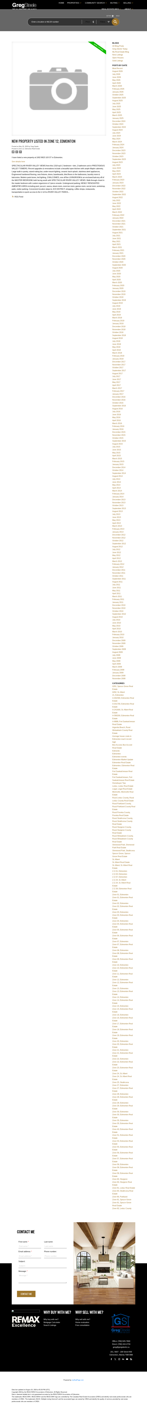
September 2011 (119, 579)
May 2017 (116, 382)
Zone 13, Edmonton (120, 988)
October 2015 (117, 438)
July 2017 (116, 376)
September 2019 (119, 300)
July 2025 (116, 104)
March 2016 (117, 423)
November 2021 (118, 224)
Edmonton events (119, 757)
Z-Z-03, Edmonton (119, 874)
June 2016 (116, 415)
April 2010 (116, 629)
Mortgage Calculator (52, 1322)
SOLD (117, 16)
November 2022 (118, 189)
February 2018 (118, 356)
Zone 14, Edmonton (120, 997)
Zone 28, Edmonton (120, 1094)
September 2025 (119, 98)
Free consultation (82, 1325)
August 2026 (117, 71)
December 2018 (118, 326)
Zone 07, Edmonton (120, 941)
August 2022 (117, 197)
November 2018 (118, 329)
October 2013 (117, 505)
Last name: (48, 1242)
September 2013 (119, 508)
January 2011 (117, 602)
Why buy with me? (51, 1319)
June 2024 (116, 136)
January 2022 (117, 218)
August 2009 (117, 652)
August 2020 (117, 268)
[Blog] (131, 1359)
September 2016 (119, 406)
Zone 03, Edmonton (120, 912)
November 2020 (118, 259)
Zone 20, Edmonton (120, 1041)
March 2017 (117, 388)
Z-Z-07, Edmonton (119, 877)
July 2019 (116, 306)
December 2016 (118, 397)
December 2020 (118, 256)
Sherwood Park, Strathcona (123, 851)
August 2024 (117, 130)
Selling (127, 3)
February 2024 (118, 145)
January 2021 (117, 253)
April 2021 (116, 244)
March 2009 (117, 667)
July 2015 (116, 447)
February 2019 (118, 321)
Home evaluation (82, 1322)
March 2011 (117, 596)
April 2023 (116, 174)
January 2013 (117, 532)
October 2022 (117, 192)
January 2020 (117, 288)
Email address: (24, 1252)
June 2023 (116, 168)
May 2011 (116, 591)
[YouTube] (127, 1359)
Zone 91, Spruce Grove (121, 1200)
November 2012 (118, 538)
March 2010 (117, 632)
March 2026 (117, 86)
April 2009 (116, 664)
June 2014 (116, 482)
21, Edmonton (118, 695)
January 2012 (117, 567)
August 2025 (117, 101)
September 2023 (119, 159)
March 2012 (117, 561)
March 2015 (117, 459)
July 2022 (116, 200)
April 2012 (116, 558)
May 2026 (116, 80)
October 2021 (117, 227)
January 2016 (117, 429)
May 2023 (116, 171)
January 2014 (117, 497)
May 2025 (116, 109)
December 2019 (118, 291)
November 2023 (118, 153)
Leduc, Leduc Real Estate (122, 786)
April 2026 (116, 83)
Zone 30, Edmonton (120, 1112)
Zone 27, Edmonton (120, 1085)
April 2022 (116, 209)
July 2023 (116, 165)
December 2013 (118, 500)
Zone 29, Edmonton (120, 1103)
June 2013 (116, 517)
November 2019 (118, 294)
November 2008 (118, 678)
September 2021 (119, 230)
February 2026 (118, 89)
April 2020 (116, 280)
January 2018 (117, 359)
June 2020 (116, 274)
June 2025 (116, 107)
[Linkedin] (123, 1359)
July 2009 (116, 655)
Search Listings (50, 1325)
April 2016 (116, 420)
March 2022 (117, 212)
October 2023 (117, 156)
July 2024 (116, 133)
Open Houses (118, 58)
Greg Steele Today (119, 49)
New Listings (117, 55)
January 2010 (117, 637)
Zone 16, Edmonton (120, 1015)
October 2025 (117, 95)
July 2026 (116, 74)
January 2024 (117, 148)
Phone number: (50, 1252)
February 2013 (118, 529)
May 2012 (116, 555)
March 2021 (117, 247)
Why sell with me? (82, 1319)
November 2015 (118, 435)
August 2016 (117, 409)
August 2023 (117, 162)
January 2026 (117, 92)
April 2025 (116, 112)
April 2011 (116, 593)
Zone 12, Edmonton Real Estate (29, 149)
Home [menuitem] (61, 3)
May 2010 (116, 626)
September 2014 (119, 473)
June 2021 (116, 238)
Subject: (21, 1261)
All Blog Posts (118, 46)
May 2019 (116, 312)
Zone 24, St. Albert (119, 1073)
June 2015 (116, 450)
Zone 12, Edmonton (120, 980)
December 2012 (118, 535)
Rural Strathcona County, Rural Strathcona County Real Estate (122, 821)
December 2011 (118, 570)
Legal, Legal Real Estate (122, 789)
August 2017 (117, 373)
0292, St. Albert (118, 692)
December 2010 (118, 605)
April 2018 (116, 350)
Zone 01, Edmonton (120, 895)
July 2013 (116, 514)
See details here (18, 162)
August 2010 (117, 617)
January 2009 (117, 673)
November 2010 (118, 608)
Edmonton (116, 754)
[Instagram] (119, 1359)
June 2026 (116, 77)
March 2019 (117, 318)
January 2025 (117, 118)
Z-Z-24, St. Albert (119, 880)
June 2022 (116, 203)
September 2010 (119, 614)
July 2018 (116, 341)
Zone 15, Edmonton (120, 1006)
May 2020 (116, 277)
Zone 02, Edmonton (120, 903)
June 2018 (116, 344)
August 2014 (117, 476)
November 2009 (118, 643)
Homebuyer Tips (119, 783)
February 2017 (118, 391)
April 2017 (116, 385)
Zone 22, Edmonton (120, 1059)
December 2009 (118, 640)
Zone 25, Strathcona (120, 1082)
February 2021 (118, 250)
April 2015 (116, 456)
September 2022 (119, 194)
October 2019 (117, 297)
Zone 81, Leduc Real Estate (123, 1188)
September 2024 (119, 127)
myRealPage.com (78, 1380)
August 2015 (117, 444)
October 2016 (117, 403)
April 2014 (116, 488)
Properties (73, 3)
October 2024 (117, 124)
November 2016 (118, 400)
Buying (113, 3)
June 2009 (116, 658)
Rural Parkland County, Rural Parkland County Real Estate (123, 806)
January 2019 (117, 324)
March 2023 (117, 177)
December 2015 (118, 432)
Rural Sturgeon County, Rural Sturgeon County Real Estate (121, 830)
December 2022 (118, 186)
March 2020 (117, 282)
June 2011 (116, 588)
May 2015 (116, 453)
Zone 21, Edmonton (120, 1050)
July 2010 (116, 620)
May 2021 (116, 241)
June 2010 (116, 623)
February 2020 (118, 285)
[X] (115, 1359)
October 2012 (117, 541)
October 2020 (117, 262)
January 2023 (117, 183)
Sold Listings (117, 61)
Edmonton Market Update (122, 760)
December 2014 (118, 467)
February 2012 (118, 564)
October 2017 (117, 368)
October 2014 (117, 470)
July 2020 (116, 271)
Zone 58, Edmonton (120, 1164)
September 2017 (119, 370)
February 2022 (118, 215)
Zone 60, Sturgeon (119, 1179)
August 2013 (117, 511)
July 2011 (116, 585)
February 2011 (118, 599)
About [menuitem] (128, 9)
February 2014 (118, 494)
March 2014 (117, 491)
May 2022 (116, 206)
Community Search (95, 3)
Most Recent (117, 68)
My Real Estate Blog (120, 52)
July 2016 (116, 412)
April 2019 (116, 315)
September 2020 (119, 265)
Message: (22, 1271)
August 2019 (117, 303)
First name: (23, 1242)
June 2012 (116, 552)
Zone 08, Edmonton (120, 950)
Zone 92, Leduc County (121, 1208)
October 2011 (117, 576)
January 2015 (117, 464)
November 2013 (118, 503)
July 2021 (116, 236)
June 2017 (116, 379)
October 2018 (117, 332)
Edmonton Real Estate (121, 763)
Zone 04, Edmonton (120, 921)
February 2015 (118, 461)
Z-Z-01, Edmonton (119, 871)
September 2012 (119, 544)
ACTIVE (108, 16)
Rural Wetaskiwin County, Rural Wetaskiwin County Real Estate (122, 839)
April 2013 (116, 523)
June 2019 (116, 309)
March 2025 (117, 115)
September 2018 (119, 335)
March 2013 (117, 526)
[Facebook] (111, 1359)
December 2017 (118, 362)
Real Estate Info (110, 9)
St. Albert (116, 859)
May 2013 (116, 520)
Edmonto (116, 751)
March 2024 (117, 142)
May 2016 (116, 417)
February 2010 (118, 634)
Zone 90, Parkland (119, 1197)
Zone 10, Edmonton (120, 965)
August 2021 (117, 233)
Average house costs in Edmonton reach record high (121, 739)
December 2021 (118, 221)
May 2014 (116, 485)
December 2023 (118, 150)
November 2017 (118, 365)
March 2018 (117, 353)
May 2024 (116, 139)
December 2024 (118, 121)
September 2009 (119, 649)
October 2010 (117, 611)
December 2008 (118, 676)
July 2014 (116, 479)
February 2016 (118, 426)
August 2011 (117, 582)
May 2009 (116, 661)
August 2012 (117, 547)
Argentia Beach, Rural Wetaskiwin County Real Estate (122, 730)
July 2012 (116, 549)
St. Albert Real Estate (121, 862)
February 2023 (118, 180)
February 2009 (118, 670)
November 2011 (118, 573)
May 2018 (116, 347)
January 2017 (117, 394)
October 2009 (117, 646)
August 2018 (117, 338)
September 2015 (119, 441)
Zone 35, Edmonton (120, 1120)
